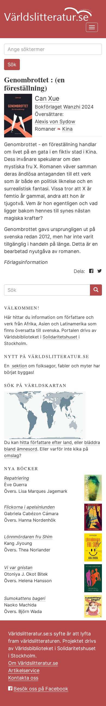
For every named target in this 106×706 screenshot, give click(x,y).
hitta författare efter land (46, 442)
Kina (67, 129)
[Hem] (51, 11)
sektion (19, 365)
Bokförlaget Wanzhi (57, 107)
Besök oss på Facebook (41, 689)
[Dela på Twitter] (98, 271)
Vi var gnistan (18, 567)
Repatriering (16, 478)
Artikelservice (23, 670)
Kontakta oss (23, 678)
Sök (12, 64)
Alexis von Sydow (55, 121)
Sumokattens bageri (24, 598)
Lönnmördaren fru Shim (28, 536)
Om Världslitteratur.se (33, 663)
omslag (11, 455)
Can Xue (47, 98)
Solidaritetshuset (61, 337)
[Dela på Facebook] (89, 271)
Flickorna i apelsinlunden (29, 507)
